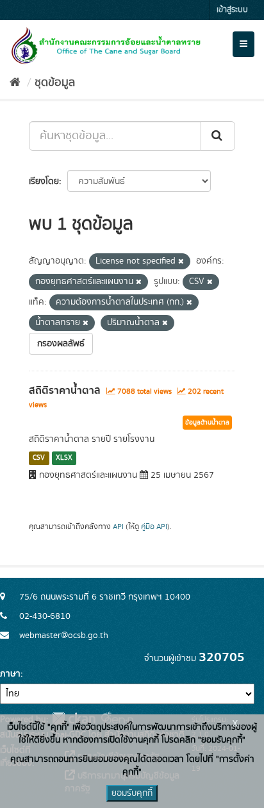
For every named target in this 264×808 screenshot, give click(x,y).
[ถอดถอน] (181, 262)
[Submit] (218, 136)
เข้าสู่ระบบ (232, 10)
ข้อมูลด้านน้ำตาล (207, 422)
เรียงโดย (44, 181)
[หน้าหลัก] (15, 82)
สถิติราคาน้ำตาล (65, 390)
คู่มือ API (154, 526)
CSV (39, 458)
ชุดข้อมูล (55, 82)
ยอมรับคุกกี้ (132, 793)
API (118, 526)
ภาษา (10, 674)
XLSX (64, 458)
